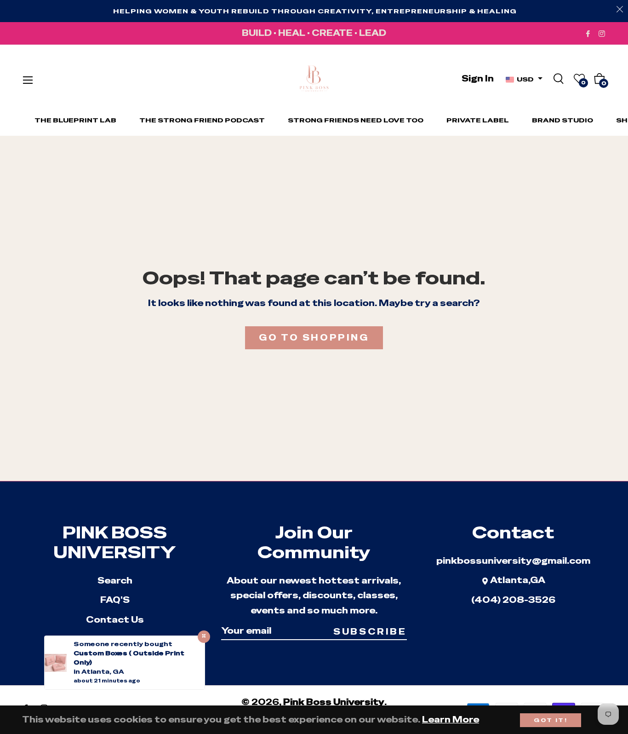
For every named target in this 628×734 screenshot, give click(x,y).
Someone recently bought (123, 644)
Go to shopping (314, 337)
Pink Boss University (333, 702)
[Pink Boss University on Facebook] (588, 33)
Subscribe (369, 631)
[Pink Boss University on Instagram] (602, 33)
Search (114, 580)
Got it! (550, 720)
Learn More (450, 719)
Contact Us (115, 619)
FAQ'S (115, 600)
